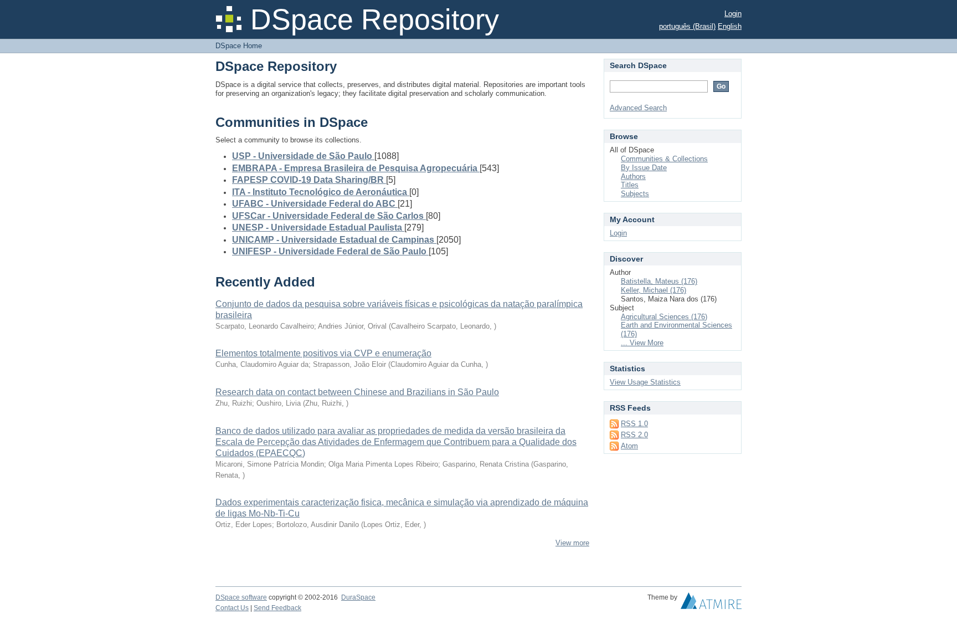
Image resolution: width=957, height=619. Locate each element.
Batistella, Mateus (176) (659, 281)
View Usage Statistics (645, 382)
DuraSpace (358, 597)
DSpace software (241, 597)
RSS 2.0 (634, 435)
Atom (629, 446)
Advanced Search (638, 108)
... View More (642, 343)
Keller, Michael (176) (653, 290)
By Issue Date (644, 167)
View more (572, 543)
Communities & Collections (664, 159)
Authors (633, 176)
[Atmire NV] (711, 603)
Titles (630, 185)
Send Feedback (277, 608)
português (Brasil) (687, 26)
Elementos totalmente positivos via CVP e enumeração (323, 353)
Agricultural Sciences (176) (664, 317)
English (730, 26)
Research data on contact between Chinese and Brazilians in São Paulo (357, 392)
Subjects (635, 194)
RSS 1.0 (634, 424)
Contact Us (232, 608)
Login (733, 13)
